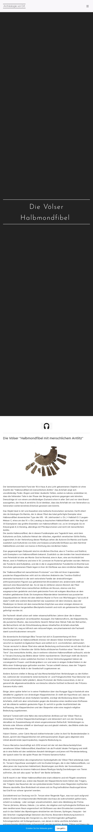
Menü (87, 6)
